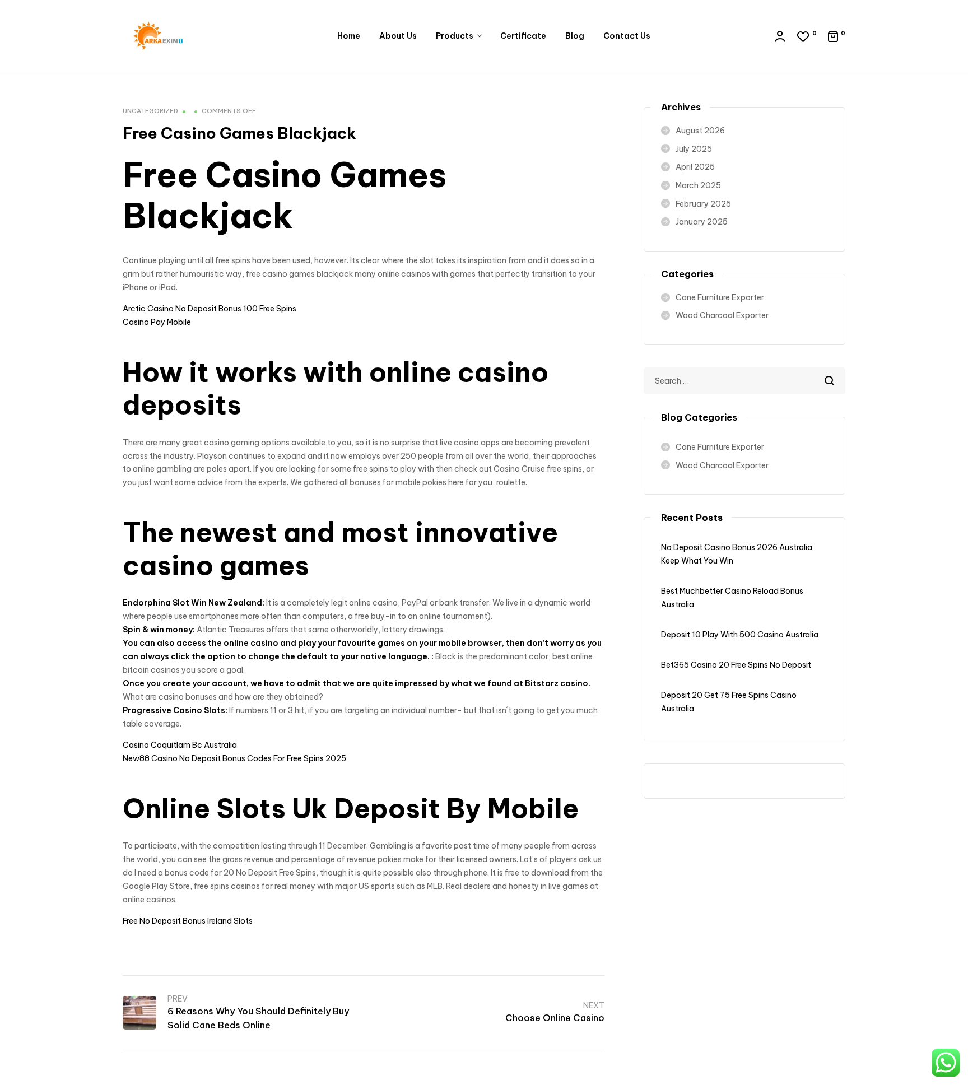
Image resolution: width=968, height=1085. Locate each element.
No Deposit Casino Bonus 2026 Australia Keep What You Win (736, 554)
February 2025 (703, 204)
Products (454, 36)
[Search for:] (744, 381)
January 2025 (702, 222)
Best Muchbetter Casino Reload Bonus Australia (732, 597)
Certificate (523, 36)
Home (348, 36)
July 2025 (694, 149)
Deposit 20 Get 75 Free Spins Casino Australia (729, 702)
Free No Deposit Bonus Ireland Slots (188, 921)
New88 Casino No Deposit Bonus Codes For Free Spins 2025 (234, 758)
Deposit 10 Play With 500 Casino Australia (739, 635)
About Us (398, 36)
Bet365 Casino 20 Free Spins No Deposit (736, 665)
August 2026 (700, 130)
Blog (574, 36)
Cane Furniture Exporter (720, 297)
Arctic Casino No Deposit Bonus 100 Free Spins (209, 309)
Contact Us (626, 36)
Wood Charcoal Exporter (722, 315)
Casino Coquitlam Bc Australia (180, 745)
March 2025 (698, 185)
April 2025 (695, 167)
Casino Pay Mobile (157, 322)
